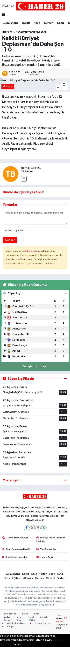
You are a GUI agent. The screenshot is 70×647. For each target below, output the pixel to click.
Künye (10, 627)
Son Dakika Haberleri (17, 557)
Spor (7, 578)
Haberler (7, 32)
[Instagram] (38, 527)
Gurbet (61, 578)
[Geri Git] (8, 6)
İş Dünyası (27, 578)
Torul (60, 574)
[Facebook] (26, 527)
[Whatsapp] (44, 527)
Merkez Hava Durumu (18, 537)
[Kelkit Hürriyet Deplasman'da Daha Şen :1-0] (35, 80)
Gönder (10, 240)
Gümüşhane (10, 23)
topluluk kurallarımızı (32, 251)
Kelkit (26, 23)
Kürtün (48, 23)
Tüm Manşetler (48, 549)
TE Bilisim (27, 171)
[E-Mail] (24, 178)
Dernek (39, 578)
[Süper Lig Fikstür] (65, 378)
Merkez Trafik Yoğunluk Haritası (50, 539)
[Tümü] (65, 480)
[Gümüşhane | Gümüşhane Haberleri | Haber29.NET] (40, 6)
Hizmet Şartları (42, 623)
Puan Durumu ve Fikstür (18, 549)
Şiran (60, 23)
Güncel (50, 578)
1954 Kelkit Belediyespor (31, 32)
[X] (32, 527)
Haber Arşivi (47, 557)
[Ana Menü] (3, 14)
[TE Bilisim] (10, 174)
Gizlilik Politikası (16, 623)
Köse (37, 23)
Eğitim (16, 578)
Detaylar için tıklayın (35, 366)
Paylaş (9, 86)
